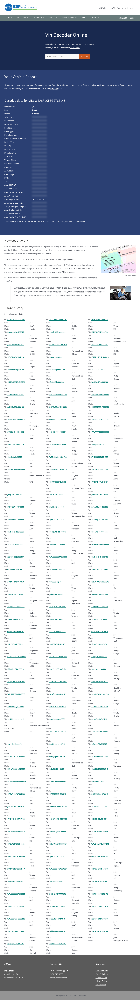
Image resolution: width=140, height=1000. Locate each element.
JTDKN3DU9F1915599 (15, 507)
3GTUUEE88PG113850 (58, 407)
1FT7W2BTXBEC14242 (15, 844)
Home (8, 18)
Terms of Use (101, 977)
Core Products (22, 18)
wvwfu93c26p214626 (57, 694)
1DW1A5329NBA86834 (58, 482)
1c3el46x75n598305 (99, 744)
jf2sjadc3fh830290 (56, 382)
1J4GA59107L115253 (99, 931)
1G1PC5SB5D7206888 (58, 657)
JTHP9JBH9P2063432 (57, 632)
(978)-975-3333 (128, 18)
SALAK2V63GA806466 (15, 407)
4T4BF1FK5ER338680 (57, 781)
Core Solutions (101, 974)
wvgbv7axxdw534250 (99, 856)
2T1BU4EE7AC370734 (99, 706)
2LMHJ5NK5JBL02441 (99, 569)
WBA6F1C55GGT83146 (16, 320)
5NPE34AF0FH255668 (15, 931)
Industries (37, 18)
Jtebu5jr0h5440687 (56, 769)
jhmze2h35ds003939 (15, 806)
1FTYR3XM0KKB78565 (99, 756)
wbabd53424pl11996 (57, 419)
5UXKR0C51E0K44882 (15, 432)
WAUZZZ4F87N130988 (58, 394)
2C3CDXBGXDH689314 (100, 694)
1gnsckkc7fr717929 (56, 519)
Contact (83, 18)
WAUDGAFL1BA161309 (100, 844)
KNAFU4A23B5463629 (58, 844)
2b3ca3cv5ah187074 (99, 644)
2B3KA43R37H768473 (99, 369)
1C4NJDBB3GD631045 (16, 682)
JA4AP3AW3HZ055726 (99, 332)
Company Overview (67, 18)
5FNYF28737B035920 (57, 706)
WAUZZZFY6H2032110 (16, 919)
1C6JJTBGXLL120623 (57, 644)
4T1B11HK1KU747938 (16, 819)
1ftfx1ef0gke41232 (14, 457)
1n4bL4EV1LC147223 (15, 519)
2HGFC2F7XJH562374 (15, 906)
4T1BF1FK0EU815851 (99, 607)
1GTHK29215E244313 (57, 494)
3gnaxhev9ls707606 (15, 619)
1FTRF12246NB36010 (57, 794)
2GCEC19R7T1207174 (57, 669)
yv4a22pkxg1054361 (57, 582)
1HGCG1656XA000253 (100, 407)
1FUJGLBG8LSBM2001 (15, 644)
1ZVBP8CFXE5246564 (99, 731)
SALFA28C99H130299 (99, 594)
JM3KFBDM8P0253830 (100, 544)
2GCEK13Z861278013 (99, 794)
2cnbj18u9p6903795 (57, 744)
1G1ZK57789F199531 (57, 432)
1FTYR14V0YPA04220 (15, 357)
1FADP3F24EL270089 (15, 532)
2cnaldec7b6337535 (15, 881)
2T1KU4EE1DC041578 (15, 582)
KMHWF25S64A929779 (16, 769)
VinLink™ (54, 88)
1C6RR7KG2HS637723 (57, 619)
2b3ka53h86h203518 (57, 444)
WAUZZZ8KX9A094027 (58, 869)
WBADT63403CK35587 (16, 856)
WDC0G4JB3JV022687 (57, 369)
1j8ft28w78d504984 (99, 819)
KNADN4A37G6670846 (100, 582)
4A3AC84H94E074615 (15, 569)
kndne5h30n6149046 (15, 944)
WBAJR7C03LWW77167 (16, 444)
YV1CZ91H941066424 (99, 320)
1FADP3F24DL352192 (99, 557)
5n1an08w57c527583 (99, 507)
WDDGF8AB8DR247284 (58, 457)
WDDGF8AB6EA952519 (58, 345)
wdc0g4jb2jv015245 (57, 756)
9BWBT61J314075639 (99, 632)
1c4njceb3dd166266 (99, 657)
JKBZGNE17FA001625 (99, 494)
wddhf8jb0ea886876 (57, 931)
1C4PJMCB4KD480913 (57, 532)
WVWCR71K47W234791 (16, 657)
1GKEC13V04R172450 (99, 906)
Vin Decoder (100, 984)
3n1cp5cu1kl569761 (99, 719)
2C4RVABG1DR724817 (16, 419)
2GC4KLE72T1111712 (57, 894)
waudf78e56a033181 (15, 632)
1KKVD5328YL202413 (99, 894)
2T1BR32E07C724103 (99, 457)
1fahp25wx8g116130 (15, 369)
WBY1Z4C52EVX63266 (58, 806)
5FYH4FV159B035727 (99, 682)
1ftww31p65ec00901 (99, 619)
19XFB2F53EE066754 (99, 831)
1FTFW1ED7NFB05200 (16, 794)
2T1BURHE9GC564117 (16, 869)
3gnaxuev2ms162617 (15, 332)
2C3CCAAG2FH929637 (57, 569)
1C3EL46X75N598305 (57, 906)
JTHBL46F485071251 (15, 345)
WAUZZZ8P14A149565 (16, 694)
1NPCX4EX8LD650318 (99, 869)
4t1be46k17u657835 (99, 781)
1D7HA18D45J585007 (99, 881)
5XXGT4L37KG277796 (15, 669)
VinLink (82, 221)
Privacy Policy (101, 981)
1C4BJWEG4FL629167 (57, 607)
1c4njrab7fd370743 (99, 444)
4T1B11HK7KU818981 (58, 682)
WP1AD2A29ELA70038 (16, 756)
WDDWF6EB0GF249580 (16, 781)
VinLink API (101, 85)
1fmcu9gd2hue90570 (99, 519)
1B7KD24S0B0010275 (99, 532)
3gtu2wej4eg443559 (57, 719)
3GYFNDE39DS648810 (16, 831)
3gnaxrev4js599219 (57, 357)
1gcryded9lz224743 (15, 744)
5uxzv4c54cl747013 (57, 919)
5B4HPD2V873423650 (16, 469)
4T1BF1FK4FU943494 (99, 482)
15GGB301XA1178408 (100, 394)
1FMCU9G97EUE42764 (16, 382)
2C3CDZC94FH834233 (15, 607)
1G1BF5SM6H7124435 (58, 819)
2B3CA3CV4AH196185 (15, 544)
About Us (96, 18)
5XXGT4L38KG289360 (99, 919)
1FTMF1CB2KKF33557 (99, 806)
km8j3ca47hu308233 (99, 382)
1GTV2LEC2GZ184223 (57, 731)
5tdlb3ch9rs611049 (56, 507)
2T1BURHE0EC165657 (15, 394)
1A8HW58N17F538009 (58, 469)
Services (51, 18)
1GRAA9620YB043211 (57, 881)
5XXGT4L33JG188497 (15, 557)
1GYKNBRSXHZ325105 (58, 320)
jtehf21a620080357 (57, 594)
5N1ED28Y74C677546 (99, 469)
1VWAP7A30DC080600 (100, 432)
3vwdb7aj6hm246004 (57, 831)
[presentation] (11, 18)
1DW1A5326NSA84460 (16, 594)
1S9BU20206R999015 (15, 719)
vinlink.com (75, 47)
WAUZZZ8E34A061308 (58, 557)
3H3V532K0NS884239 (99, 419)
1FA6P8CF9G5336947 (99, 769)
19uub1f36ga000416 (57, 332)
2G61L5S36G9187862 (99, 345)
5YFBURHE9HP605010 (100, 357)
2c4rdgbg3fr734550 (57, 544)
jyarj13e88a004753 (14, 494)
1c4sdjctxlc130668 (98, 669)
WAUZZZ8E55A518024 (16, 894)
